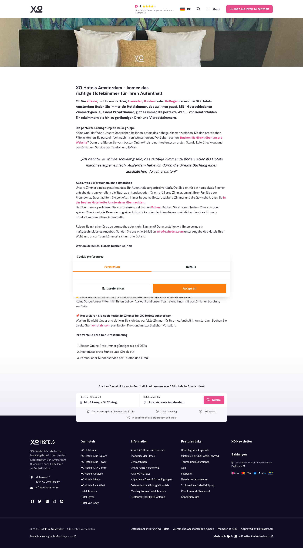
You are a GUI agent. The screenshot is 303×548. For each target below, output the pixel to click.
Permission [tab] (112, 267)
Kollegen (172, 101)
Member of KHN (227, 529)
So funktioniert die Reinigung (197, 485)
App (183, 467)
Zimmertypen (139, 462)
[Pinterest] (61, 501)
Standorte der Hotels (143, 456)
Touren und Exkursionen (195, 462)
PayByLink (236, 466)
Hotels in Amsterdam (52, 529)
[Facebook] (32, 501)
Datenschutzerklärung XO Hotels (150, 485)
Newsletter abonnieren (194, 479)
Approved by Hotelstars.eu (257, 529)
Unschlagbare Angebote (195, 450)
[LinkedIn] (47, 501)
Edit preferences (113, 288)
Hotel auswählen (151, 397)
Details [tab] (191, 267)
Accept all (189, 288)
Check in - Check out (90, 397)
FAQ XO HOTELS (140, 473)
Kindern (150, 101)
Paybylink (186, 473)
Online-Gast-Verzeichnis (145, 467)
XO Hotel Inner (89, 450)
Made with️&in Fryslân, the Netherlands (242, 536)
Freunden (135, 101)
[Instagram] (54, 501)
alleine (92, 101)
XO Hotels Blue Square (94, 456)
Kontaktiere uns (190, 497)
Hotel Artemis (89, 491)
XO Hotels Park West (93, 485)
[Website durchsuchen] (198, 9)
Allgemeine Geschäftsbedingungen (151, 479)
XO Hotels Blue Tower (93, 462)
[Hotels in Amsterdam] (36, 9)
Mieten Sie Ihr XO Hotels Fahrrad (200, 456)
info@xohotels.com (170, 231)
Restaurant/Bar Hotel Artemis (148, 497)
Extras (155, 207)
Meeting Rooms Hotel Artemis (148, 491)
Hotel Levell (88, 497)
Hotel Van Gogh (90, 503)
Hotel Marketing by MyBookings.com (51, 536)
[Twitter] (40, 501)
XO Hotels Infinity (91, 479)
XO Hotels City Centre (94, 467)
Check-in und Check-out (195, 491)
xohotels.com (101, 325)
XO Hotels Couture (92, 473)
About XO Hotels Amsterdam (148, 450)
